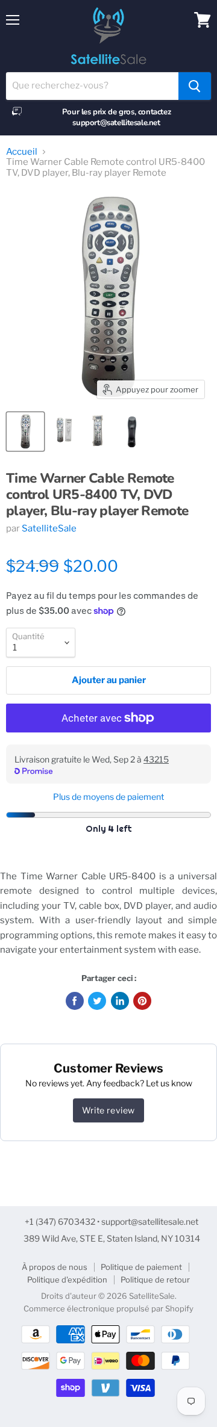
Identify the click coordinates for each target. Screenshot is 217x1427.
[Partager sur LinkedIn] (120, 1001)
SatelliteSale (49, 528)
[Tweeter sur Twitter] (97, 1001)
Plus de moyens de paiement (108, 797)
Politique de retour (155, 1279)
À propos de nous (54, 1267)
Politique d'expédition (67, 1279)
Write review (108, 1110)
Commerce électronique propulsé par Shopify (108, 1308)
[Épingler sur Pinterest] (142, 1001)
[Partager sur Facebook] (75, 1001)
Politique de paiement (141, 1267)
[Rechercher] (194, 86)
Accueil (21, 152)
